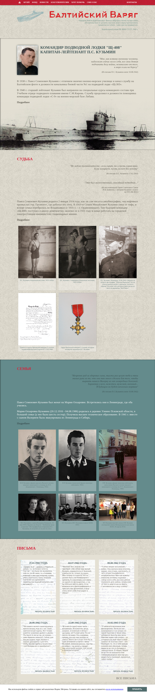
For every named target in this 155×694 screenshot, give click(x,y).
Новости (44, 2)
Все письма (126, 678)
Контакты (132, 2)
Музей (26, 2)
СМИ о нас (92, 2)
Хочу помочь (78, 2)
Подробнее (23, 102)
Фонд (34, 2)
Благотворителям (60, 2)
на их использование (114, 689)
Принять (137, 689)
